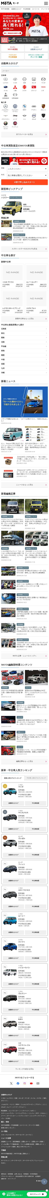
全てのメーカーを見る (24, 134)
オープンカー (11, 1116)
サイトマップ (12, 1178)
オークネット (5, 1160)
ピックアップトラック (37, 1116)
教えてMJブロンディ (23, 1147)
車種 (2, 168)
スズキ (39, 1098)
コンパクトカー (14, 1111)
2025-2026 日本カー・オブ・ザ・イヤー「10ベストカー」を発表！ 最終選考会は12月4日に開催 (36, 446)
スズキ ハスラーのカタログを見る (24, 249)
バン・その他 (5, 1118)
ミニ (44, 1104)
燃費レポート (40, 1144)
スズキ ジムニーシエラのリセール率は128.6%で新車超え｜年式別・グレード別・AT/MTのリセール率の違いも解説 (12, 522)
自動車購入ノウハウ (19, 221)
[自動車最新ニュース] (11, 1083)
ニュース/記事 (6, 1138)
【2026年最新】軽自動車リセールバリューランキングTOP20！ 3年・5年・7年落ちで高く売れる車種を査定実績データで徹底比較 (30, 226)
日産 (16, 1098)
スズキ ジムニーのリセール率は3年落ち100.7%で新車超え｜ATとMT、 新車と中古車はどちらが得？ (36, 522)
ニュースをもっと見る (24, 485)
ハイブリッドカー (23, 1116)
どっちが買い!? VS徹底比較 (10, 1144)
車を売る (13, 48)
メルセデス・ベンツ (7, 1104)
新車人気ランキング (7, 1128)
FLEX (3, 1163)
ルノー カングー (32, 282)
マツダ (27, 1098)
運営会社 (3, 1174)
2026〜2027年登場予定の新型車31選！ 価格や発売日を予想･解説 (12, 692)
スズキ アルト (31, 308)
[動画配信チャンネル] (31, 1083)
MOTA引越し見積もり (21, 1153)
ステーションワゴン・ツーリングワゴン (14, 1113)
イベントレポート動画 (8, 1147)
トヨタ (3, 1098)
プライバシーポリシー (7, 1176)
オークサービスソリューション (33, 1160)
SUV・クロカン (41, 1113)
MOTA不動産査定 (6, 1153)
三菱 (44, 1098)
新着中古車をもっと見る (24, 318)
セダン (32, 1111)
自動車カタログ (16, 9)
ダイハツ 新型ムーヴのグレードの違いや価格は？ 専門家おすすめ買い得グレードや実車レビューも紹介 (31, 737)
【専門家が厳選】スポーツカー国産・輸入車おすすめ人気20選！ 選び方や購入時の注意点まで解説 (32, 614)
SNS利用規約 (34, 1174)
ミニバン (31, 1113)
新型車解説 (5, 548)
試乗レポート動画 (37, 1141)
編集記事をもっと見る (24, 761)
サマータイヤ (20, 1135)
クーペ (3, 1116)
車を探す (36, 48)
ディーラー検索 (34, 1125)
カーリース (35, 9)
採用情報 (10, 1174)
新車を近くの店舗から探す (36, 56)
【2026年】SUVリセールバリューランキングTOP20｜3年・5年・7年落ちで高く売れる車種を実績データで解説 (32, 644)
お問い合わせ (18, 1174)
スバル (33, 1098)
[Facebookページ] (17, 1083)
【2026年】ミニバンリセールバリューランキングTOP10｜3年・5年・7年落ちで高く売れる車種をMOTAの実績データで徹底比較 (36, 555)
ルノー (9, 1107)
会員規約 (37, 1176)
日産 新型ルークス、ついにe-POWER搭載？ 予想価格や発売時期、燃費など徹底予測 (32, 751)
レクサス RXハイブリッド (11, 308)
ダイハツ (4, 1100)
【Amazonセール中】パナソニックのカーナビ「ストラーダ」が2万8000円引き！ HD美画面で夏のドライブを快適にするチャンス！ (32, 472)
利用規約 (26, 1174)
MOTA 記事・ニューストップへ (24, 656)
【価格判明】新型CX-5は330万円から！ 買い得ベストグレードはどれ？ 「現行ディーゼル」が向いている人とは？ (32, 722)
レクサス (10, 1098)
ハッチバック (24, 1111)
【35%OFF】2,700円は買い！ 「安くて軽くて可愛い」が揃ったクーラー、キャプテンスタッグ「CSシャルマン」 (32, 459)
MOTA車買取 (5, 9)
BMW (17, 1104)
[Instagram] (24, 1083)
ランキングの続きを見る (24, 1069)
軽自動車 (4, 1111)
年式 (2, 174)
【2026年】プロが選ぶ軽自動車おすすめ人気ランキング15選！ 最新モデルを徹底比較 (30, 239)
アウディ (38, 1104)
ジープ (15, 1107)
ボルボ (3, 1107)
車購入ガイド (21, 732)
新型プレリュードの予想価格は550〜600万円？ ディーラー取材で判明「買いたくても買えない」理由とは (31, 707)
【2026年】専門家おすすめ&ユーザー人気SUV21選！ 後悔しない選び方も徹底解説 (31, 572)
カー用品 (4, 1131)
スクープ (28, 687)
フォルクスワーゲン (27, 1104)
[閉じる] (47, 1190)
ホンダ (21, 1098)
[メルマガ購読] (37, 1083)
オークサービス (16, 1160)
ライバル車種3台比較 (27, 1144)
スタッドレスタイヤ (7, 1135)
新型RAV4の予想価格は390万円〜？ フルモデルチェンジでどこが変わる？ (36, 692)
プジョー (22, 1107)
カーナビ (29, 1135)
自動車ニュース (6, 1141)
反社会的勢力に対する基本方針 (25, 1176)
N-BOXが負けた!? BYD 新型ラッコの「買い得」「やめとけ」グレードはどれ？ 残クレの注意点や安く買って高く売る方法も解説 (32, 629)
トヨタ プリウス (8, 282)
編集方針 (3, 1178)
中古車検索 (26, 9)
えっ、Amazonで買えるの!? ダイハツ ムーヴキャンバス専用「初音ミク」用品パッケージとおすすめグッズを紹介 (12, 446)
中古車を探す (13, 56)
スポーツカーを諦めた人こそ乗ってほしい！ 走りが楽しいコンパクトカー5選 (32, 40)
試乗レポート (26, 1141)
